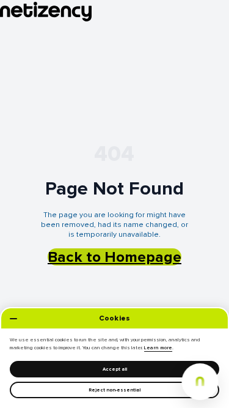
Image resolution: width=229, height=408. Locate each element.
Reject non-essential (114, 390)
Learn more (158, 348)
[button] (199, 381)
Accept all (115, 369)
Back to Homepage (114, 256)
